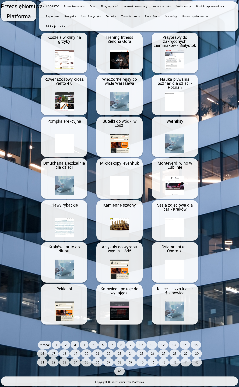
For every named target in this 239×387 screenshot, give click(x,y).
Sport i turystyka (91, 16)
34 (75, 362)
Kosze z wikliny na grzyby (64, 39)
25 (141, 353)
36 (97, 362)
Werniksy (174, 121)
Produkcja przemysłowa (210, 6)
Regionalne (52, 16)
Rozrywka (70, 16)
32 (53, 362)
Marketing (171, 16)
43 (174, 362)
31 (42, 362)
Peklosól (64, 289)
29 (185, 353)
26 (152, 353)
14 (185, 345)
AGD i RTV (52, 6)
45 (196, 362)
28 (174, 353)
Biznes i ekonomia (74, 6)
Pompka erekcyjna (64, 121)
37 (108, 362)
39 (130, 362)
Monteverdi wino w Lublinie (175, 165)
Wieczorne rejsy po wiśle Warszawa (119, 81)
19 (75, 353)
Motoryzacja (183, 6)
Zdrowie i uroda (130, 16)
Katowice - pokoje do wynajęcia (119, 291)
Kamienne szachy (119, 205)
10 (140, 345)
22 (108, 353)
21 (97, 353)
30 (196, 353)
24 (130, 353)
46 (119, 371)
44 (185, 362)
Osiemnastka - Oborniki (174, 249)
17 (53, 353)
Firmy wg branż (109, 6)
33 (64, 362)
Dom (92, 6)
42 (163, 362)
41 (152, 362)
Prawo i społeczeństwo (195, 16)
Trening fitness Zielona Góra (119, 39)
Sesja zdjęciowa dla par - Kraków (175, 207)
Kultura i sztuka (162, 6)
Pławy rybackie (64, 205)
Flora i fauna (152, 16)
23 (119, 353)
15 (196, 345)
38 (119, 362)
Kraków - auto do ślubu (64, 249)
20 (86, 353)
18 (64, 353)
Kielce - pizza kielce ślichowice (175, 291)
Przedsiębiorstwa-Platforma (18, 11)
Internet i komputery (135, 6)
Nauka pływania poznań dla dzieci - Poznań (175, 83)
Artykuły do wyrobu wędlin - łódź (119, 249)
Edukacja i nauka (55, 26)
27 (163, 353)
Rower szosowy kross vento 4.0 (64, 81)
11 (151, 345)
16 (42, 353)
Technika (111, 16)
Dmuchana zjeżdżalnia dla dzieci (64, 165)
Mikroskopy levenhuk (119, 163)
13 (173, 345)
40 (141, 362)
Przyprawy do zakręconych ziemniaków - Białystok (175, 41)
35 (86, 362)
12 (162, 345)
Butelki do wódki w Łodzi (119, 123)
